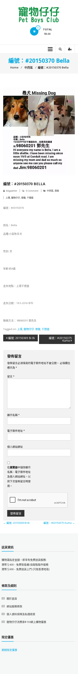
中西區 (50, 190)
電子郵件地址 (16, 430)
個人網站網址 (15, 446)
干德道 (30, 197)
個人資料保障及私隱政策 (21, 614)
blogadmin (11, 190)
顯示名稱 (13, 415)
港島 (57, 190)
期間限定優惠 (9, 650)
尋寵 (23, 197)
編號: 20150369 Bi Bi (21, 338)
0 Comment (32, 190)
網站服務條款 (14, 606)
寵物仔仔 (15, 197)
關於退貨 (12, 598)
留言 (10, 376)
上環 (8, 197)
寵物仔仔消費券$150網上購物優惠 (26, 622)
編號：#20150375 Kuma (60, 339)
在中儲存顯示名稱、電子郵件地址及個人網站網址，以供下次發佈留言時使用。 (19, 476)
